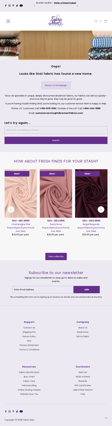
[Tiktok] (17, 5)
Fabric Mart (29, 419)
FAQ (29, 340)
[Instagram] (9, 5)
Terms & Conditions (29, 349)
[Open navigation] (16, 21)
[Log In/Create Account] (100, 21)
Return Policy (29, 336)
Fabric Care (29, 381)
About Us (82, 327)
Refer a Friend (83, 376)
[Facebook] (6, 5)
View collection (56, 256)
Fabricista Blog (29, 385)
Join (86, 289)
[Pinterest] (13, 5)
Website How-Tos (29, 394)
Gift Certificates (83, 385)
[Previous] (34, 6)
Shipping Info (29, 332)
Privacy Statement (29, 345)
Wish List (82, 372)
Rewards (83, 381)
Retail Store (83, 332)
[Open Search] (96, 21)
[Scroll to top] (106, 418)
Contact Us (29, 327)
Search (56, 140)
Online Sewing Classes (29, 389)
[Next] (77, 6)
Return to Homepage (56, 85)
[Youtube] (21, 5)
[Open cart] (105, 21)
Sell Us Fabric (82, 336)
